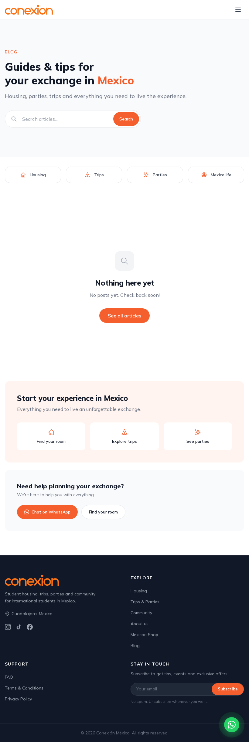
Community (141, 612)
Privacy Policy (18, 699)
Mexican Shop (144, 634)
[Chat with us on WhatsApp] (231, 724)
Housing (139, 591)
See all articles (124, 316)
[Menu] (238, 10)
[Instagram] (8, 627)
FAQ (9, 677)
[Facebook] (30, 627)
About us (139, 623)
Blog (135, 645)
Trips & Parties (145, 602)
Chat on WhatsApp (51, 512)
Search (126, 119)
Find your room (103, 512)
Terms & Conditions (24, 688)
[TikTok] (19, 627)
